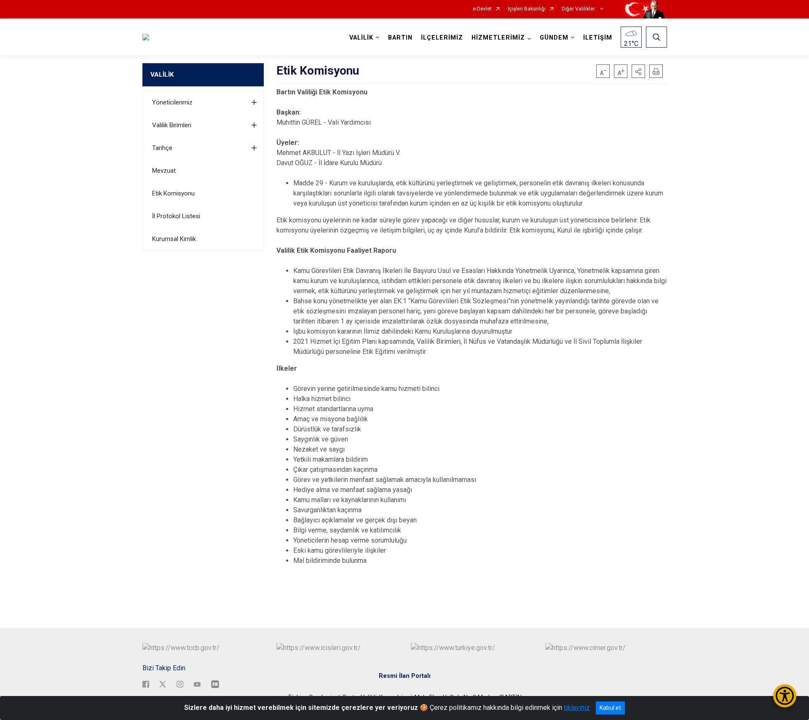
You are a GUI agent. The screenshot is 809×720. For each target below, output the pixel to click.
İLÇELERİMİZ (442, 37)
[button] (638, 71)
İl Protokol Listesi (176, 216)
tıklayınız (577, 708)
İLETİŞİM (597, 37)
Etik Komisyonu (173, 193)
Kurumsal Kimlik (174, 239)
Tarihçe (162, 148)
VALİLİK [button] (361, 37)
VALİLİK (162, 74)
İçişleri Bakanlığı (527, 9)
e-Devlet (482, 9)
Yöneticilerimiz (172, 102)
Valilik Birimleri (171, 125)
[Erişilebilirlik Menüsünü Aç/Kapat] (784, 695)
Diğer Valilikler (579, 9)
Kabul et (610, 707)
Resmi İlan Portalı (405, 676)
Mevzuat (164, 170)
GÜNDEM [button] (554, 37)
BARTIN (400, 37)
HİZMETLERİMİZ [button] (498, 37)
